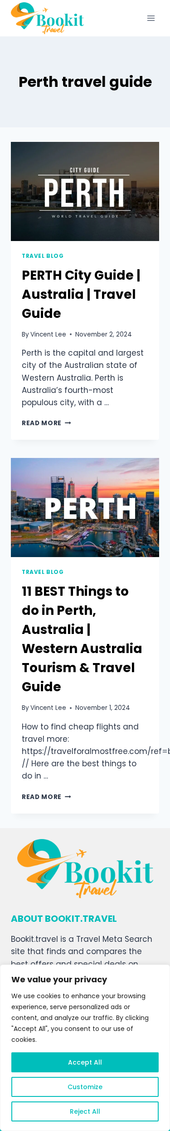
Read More (46, 423)
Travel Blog (43, 256)
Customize (85, 1086)
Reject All (85, 1111)
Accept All (85, 1062)
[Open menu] (150, 18)
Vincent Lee (48, 334)
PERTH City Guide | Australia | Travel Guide (81, 294)
